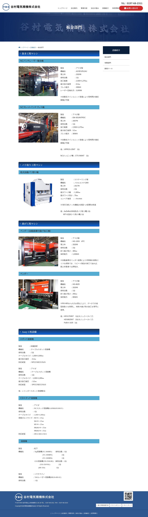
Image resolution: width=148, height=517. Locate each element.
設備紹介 (86, 513)
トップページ (56, 513)
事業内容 (71, 513)
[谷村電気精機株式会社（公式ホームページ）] (21, 10)
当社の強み (79, 513)
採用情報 (94, 513)
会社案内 (64, 513)
